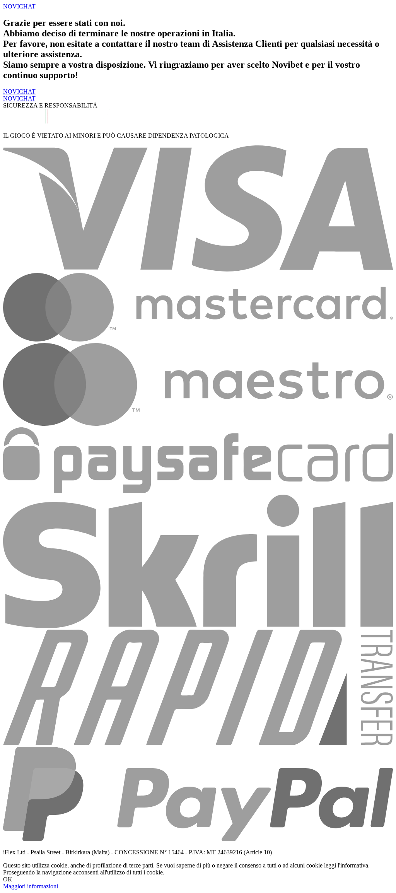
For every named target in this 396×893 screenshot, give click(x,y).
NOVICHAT (19, 91)
